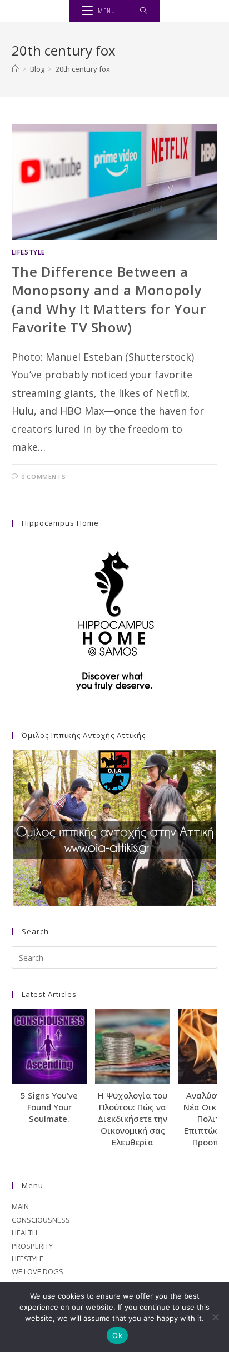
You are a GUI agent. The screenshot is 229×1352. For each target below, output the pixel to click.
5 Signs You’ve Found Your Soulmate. (49, 1107)
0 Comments (43, 476)
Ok (117, 1335)
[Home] (15, 69)
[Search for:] (144, 11)
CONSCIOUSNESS (41, 1220)
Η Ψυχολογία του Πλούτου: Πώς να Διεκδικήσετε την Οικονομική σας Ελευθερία (132, 1119)
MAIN (20, 1206)
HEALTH (24, 1233)
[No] (215, 1317)
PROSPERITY (32, 1246)
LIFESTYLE (28, 252)
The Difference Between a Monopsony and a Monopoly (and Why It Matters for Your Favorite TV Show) (109, 299)
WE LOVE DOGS (37, 1271)
